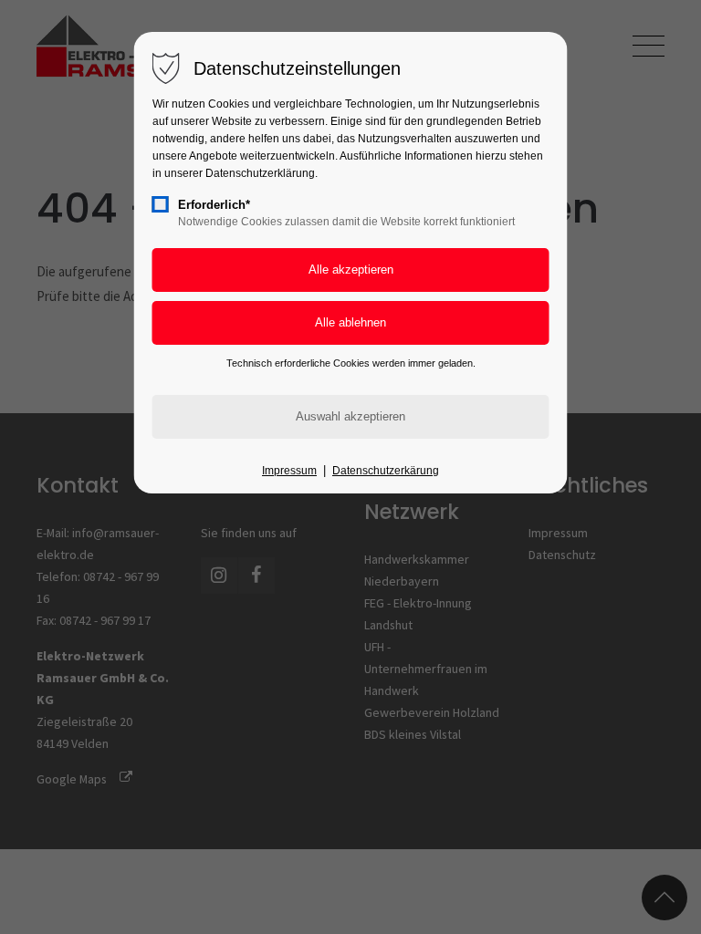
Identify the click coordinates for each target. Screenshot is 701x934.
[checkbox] (160, 204)
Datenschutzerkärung (385, 470)
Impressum (289, 470)
